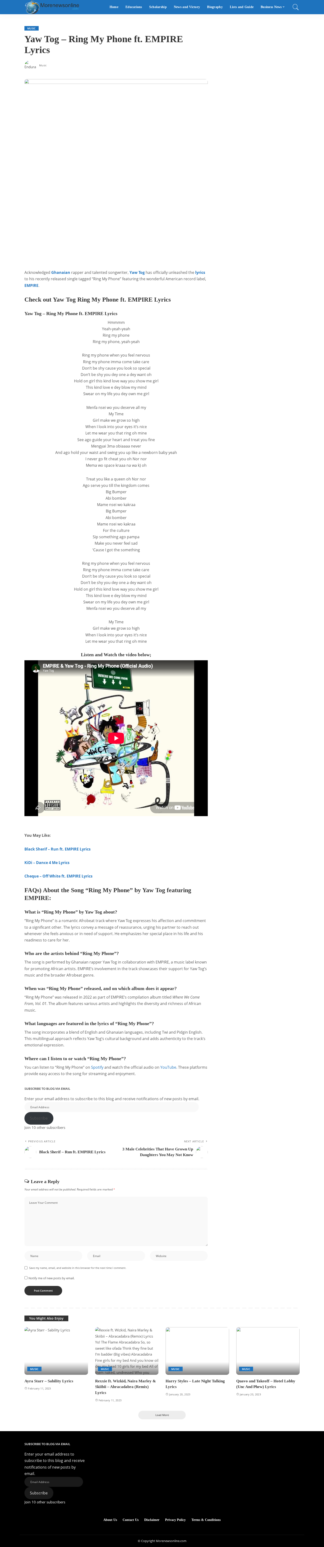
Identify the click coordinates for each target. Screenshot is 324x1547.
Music (31, 28)
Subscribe (39, 1118)
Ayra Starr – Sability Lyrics (48, 1381)
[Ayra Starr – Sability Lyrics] (56, 1351)
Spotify (97, 1067)
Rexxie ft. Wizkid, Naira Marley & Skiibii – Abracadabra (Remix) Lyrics (125, 1387)
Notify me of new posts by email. (51, 1278)
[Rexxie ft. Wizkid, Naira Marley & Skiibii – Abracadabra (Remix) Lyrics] (127, 1351)
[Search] (296, 7)
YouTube (168, 1067)
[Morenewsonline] (51, 7)
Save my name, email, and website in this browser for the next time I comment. (77, 1268)
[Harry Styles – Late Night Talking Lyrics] (197, 1351)
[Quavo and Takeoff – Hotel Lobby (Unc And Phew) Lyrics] (268, 1351)
